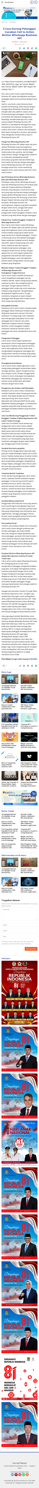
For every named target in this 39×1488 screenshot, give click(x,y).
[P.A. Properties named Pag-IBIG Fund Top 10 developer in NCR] (10, 717)
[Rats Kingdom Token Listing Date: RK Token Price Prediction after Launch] (29, 756)
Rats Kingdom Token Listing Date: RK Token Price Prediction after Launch (29, 765)
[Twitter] (12, 1475)
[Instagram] (19, 1475)
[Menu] (3, 2)
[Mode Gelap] (32, 2)
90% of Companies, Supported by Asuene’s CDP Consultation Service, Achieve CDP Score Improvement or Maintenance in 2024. (10, 765)
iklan (20, 1468)
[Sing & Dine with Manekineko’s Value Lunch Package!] (10, 737)
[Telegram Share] (32, 48)
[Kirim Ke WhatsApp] (36, 48)
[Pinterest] (16, 1475)
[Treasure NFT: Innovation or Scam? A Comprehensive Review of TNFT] (29, 717)
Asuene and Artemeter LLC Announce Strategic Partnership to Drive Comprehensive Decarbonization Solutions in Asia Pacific (29, 784)
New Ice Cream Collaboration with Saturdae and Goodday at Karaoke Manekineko (9, 707)
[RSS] (27, 1475)
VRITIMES (33, 659)
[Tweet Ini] (24, 48)
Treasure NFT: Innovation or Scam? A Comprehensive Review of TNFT (29, 726)
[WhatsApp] (23, 1475)
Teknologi (23, 42)
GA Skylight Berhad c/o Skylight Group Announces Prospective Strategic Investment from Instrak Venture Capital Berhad (10, 687)
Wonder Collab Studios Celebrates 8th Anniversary (28, 687)
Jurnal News (9, 2)
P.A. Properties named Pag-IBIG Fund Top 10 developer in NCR (10, 726)
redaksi (32, 1466)
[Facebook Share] (20, 48)
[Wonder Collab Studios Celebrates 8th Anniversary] (29, 679)
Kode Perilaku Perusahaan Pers (15, 1466)
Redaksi (15, 42)
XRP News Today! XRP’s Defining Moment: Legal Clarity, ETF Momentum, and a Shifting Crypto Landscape (29, 707)
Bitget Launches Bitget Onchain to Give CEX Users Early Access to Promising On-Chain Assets (28, 745)
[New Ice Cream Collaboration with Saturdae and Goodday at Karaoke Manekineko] (10, 698)
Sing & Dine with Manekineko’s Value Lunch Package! (9, 745)
